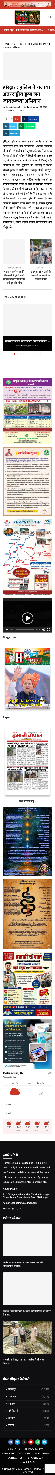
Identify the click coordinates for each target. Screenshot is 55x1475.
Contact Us (15, 1458)
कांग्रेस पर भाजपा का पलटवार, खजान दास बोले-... (27, 341)
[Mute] (43, 629)
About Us (14, 1450)
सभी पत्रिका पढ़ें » (27, 801)
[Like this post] (18, 119)
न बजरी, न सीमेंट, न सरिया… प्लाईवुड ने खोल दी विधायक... (23, 1361)
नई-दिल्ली (28, 1411)
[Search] (51, 18)
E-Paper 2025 (35, 1458)
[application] (27, 615)
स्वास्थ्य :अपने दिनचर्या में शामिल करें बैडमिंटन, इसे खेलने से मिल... (27, 1313)
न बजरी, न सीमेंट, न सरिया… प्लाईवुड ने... (32, 30)
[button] (5, 329)
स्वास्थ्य (28, 1404)
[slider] (25, 629)
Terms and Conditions (16, 1454)
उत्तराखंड (28, 1397)
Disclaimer (42, 1454)
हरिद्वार (28, 1418)
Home (6, 44)
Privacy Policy (34, 1450)
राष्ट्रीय (28, 1425)
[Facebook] (10, 1442)
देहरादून (28, 1389)
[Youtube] (31, 1442)
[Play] (6, 629)
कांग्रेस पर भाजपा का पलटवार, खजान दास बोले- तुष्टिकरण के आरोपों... (23, 1264)
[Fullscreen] (48, 629)
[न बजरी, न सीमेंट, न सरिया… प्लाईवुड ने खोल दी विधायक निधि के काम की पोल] (27, 1337)
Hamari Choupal (13, 107)
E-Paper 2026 (27, 1462)
